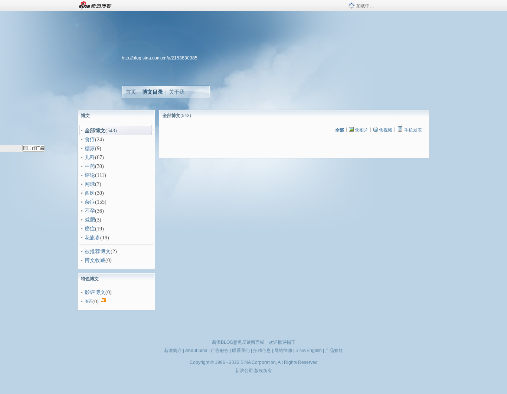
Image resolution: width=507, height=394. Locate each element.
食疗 (90, 139)
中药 (90, 166)
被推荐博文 (98, 251)
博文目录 (152, 92)
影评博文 (95, 292)
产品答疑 (334, 350)
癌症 (90, 229)
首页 (131, 92)
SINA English (308, 350)
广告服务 (220, 350)
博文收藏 (95, 260)
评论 (90, 175)
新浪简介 (173, 350)
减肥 (90, 220)
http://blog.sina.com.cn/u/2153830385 (159, 58)
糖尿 (90, 148)
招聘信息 (262, 350)
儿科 (90, 157)
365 (88, 301)
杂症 (90, 202)
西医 (90, 193)
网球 (90, 184)
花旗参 (92, 237)
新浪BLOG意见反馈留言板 (238, 342)
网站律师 (283, 350)
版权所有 (263, 370)
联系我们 (241, 350)
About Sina (196, 350)
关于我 (176, 92)
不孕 (90, 211)
